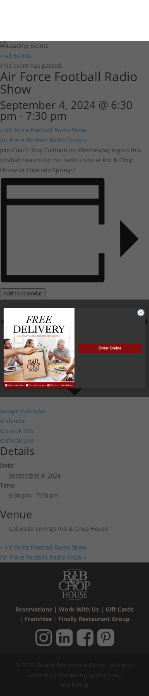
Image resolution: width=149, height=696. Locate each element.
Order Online (110, 348)
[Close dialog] (140, 312)
